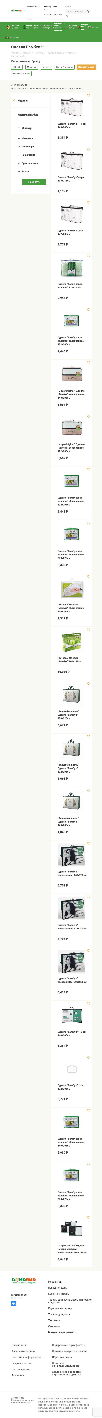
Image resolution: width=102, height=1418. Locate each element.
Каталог (27, 53)
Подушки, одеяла (55, 53)
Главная (15, 53)
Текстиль (38, 53)
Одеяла (71, 53)
